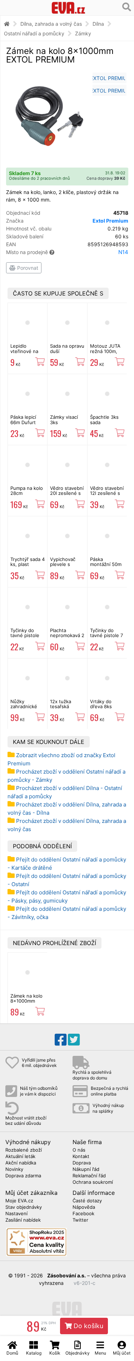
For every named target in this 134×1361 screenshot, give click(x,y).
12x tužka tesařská (60, 704)
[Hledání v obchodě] (127, 7)
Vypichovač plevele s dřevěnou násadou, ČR (64, 566)
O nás (79, 1150)
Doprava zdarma (23, 1175)
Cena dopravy (105, 178)
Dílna (98, 24)
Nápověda (84, 1207)
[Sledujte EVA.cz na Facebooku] (60, 1040)
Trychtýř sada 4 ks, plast (27, 561)
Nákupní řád (86, 1169)
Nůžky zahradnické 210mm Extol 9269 (24, 709)
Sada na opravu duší (67, 348)
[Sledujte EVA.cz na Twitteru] (74, 1040)
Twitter (80, 1220)
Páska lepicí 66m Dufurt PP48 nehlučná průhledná (27, 424)
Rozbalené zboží (23, 1150)
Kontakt (81, 1156)
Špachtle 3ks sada (104, 419)
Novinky (14, 1169)
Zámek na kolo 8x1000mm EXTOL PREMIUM (26, 1003)
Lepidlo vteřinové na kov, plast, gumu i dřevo (25, 353)
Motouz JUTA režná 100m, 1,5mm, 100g (105, 351)
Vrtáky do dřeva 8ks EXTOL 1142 (103, 707)
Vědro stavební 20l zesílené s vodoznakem (67, 493)
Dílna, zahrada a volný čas (51, 24)
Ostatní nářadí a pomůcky (34, 33)
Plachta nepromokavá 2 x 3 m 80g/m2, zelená (67, 638)
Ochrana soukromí (93, 1182)
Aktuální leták (20, 1156)
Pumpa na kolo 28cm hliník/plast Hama (26, 495)
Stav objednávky (23, 1207)
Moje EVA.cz (19, 1200)
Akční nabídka (20, 1163)
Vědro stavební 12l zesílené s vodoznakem (107, 493)
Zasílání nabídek (23, 1220)
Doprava (82, 1163)
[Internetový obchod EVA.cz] (68, 7)
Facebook (83, 1213)
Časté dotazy (87, 1200)
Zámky (83, 33)
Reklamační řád (89, 1175)
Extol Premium (110, 221)
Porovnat (27, 268)
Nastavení (16, 1213)
